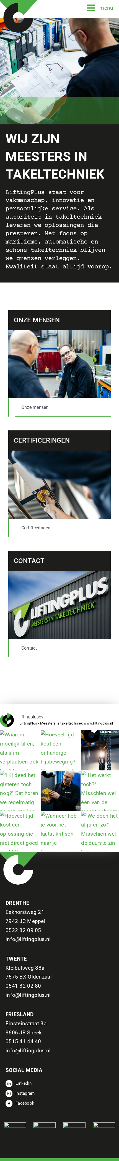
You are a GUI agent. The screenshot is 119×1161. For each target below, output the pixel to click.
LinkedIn (23, 1083)
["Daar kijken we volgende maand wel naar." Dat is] (61, 791)
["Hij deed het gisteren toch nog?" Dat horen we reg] (20, 791)
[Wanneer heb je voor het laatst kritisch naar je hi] (61, 832)
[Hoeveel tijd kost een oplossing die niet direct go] (20, 832)
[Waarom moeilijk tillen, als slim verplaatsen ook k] (20, 750)
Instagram (25, 1093)
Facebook (24, 1103)
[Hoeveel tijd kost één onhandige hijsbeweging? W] (61, 750)
